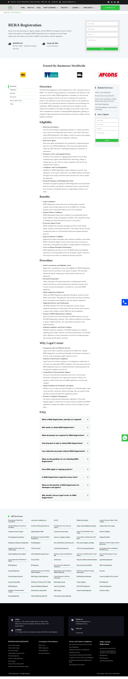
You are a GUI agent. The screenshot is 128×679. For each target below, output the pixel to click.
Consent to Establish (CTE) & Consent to (109, 576)
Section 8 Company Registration (84, 590)
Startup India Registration (105, 586)
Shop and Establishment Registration (39, 586)
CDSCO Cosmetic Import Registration (85, 548)
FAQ (11, 104)
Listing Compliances (81, 582)
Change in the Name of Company (15, 531)
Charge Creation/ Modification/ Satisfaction (86, 525)
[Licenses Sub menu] (79, 7)
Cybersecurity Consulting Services (38, 520)
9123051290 (79, 633)
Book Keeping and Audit (59, 582)
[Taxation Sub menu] (68, 7)
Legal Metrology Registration (106, 559)
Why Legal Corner (16, 100)
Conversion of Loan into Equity (61, 531)
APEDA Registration (43, 650)
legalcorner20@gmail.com (83, 621)
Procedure (13, 97)
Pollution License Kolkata (82, 520)
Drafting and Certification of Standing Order (18, 542)
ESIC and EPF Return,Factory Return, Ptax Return (80, 644)
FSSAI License (42, 645)
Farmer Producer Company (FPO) (38, 590)
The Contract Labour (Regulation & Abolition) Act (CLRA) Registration (108, 651)
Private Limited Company (14, 645)
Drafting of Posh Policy (105, 537)
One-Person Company (13, 650)
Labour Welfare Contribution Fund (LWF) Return (80, 655)
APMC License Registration (103, 92)
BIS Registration (35, 565)
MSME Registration (13, 586)
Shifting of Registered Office (37, 531)
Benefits (12, 93)
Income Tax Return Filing (14, 582)
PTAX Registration (104, 582)
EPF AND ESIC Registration (83, 586)
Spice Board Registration (102, 104)
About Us (30, 7)
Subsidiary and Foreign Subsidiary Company (18, 666)
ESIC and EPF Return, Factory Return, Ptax (64, 542)
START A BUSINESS (49, 7)
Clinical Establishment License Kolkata (17, 554)
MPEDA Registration (43, 648)
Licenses (75, 7)
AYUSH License (57, 559)
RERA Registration (62, 95)
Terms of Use (108, 673)
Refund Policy (116, 673)
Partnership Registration (13, 596)
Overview (13, 86)
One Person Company (105, 590)
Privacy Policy (100, 673)
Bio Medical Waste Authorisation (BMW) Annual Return (80, 661)
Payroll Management (35, 542)
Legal (39, 7)
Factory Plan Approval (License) (15, 576)
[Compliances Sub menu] (94, 7)
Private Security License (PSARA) (104, 96)
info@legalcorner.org (81, 623)
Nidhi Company (57, 590)
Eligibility (13, 90)
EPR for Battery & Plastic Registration (39, 576)
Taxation (64, 7)
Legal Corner (84, 109)
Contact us (110, 7)
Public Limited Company (14, 648)
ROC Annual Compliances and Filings (85, 542)
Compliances (87, 7)
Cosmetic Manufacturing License (61, 548)
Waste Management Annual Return (16, 537)
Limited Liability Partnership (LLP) (39, 596)
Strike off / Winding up (105, 531)
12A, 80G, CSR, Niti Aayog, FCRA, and (40, 525)
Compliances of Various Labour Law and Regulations (81, 657)
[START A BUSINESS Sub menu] (57, 7)
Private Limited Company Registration (62, 596)
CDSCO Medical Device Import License (40, 554)
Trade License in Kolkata (59, 586)
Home (23, 7)
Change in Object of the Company (107, 525)
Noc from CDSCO (35, 559)
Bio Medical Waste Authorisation (84, 576)
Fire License (102, 570)
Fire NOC (56, 520)
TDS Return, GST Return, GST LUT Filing (41, 582)
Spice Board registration (44, 653)
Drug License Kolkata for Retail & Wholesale (87, 559)
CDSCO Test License (35, 548)
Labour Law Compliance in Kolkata (62, 537)
